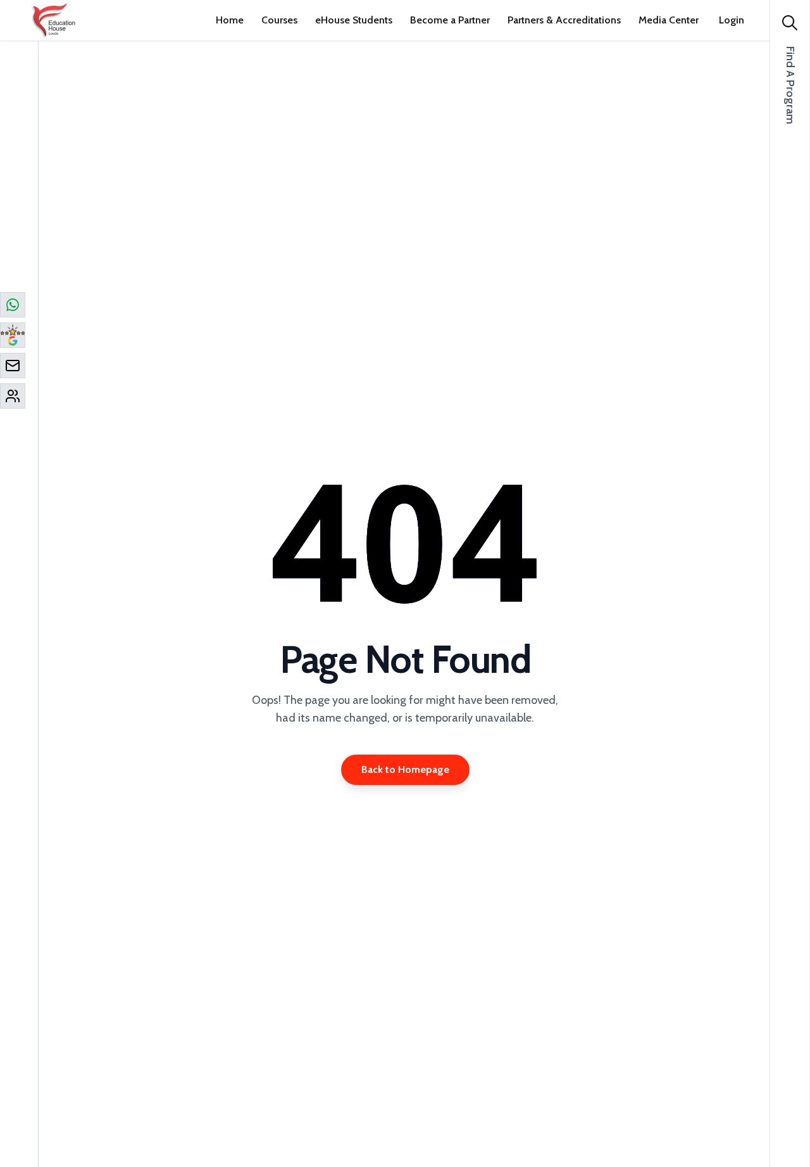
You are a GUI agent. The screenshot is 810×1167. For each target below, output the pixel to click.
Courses (279, 20)
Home (230, 20)
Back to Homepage (405, 769)
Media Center (669, 20)
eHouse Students (353, 20)
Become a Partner (450, 20)
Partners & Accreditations (564, 20)
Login (731, 20)
